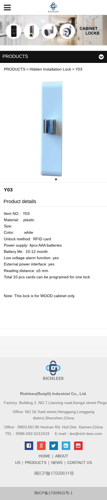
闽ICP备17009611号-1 (53, 493)
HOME (44, 456)
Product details (20, 201)
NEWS (57, 463)
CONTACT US (79, 463)
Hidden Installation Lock (50, 69)
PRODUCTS (14, 69)
